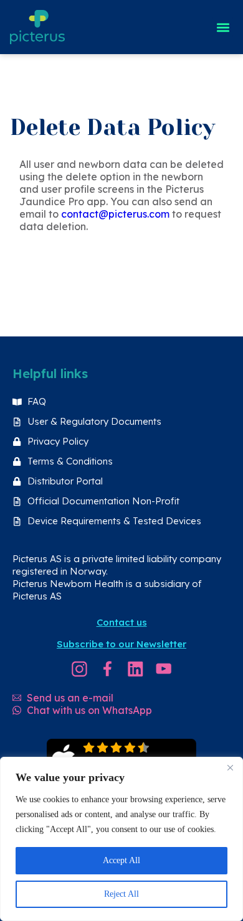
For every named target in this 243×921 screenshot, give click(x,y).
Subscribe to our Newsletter (121, 644)
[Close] (229, 767)
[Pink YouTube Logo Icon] (163, 669)
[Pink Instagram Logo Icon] (79, 669)
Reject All (121, 894)
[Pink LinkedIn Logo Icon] (135, 669)
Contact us (122, 622)
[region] (121, 839)
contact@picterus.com (115, 214)
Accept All (121, 860)
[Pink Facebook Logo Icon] (107, 669)
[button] (222, 27)
